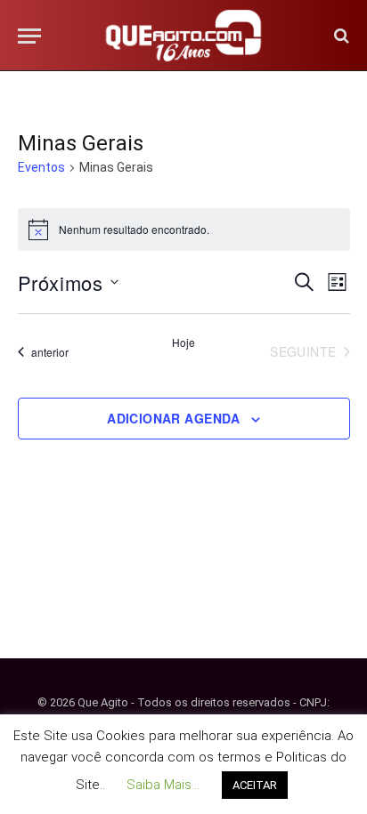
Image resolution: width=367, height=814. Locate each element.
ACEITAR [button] (254, 785)
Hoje (183, 342)
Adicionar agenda (174, 418)
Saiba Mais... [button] (163, 785)
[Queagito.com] (184, 35)
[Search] (339, 36)
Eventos (41, 167)
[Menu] (29, 36)
